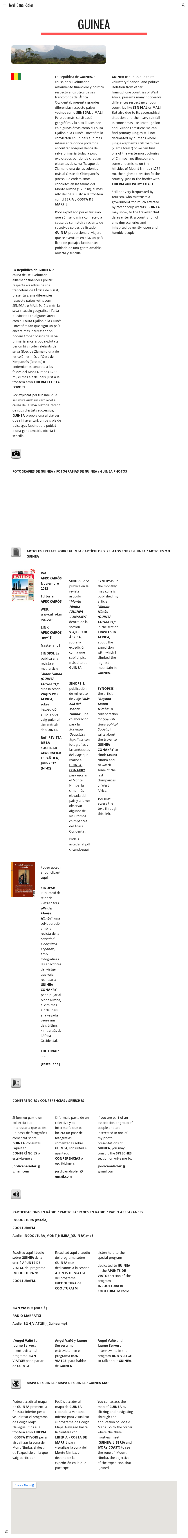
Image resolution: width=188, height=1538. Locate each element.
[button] (4, 5)
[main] (94, 25)
